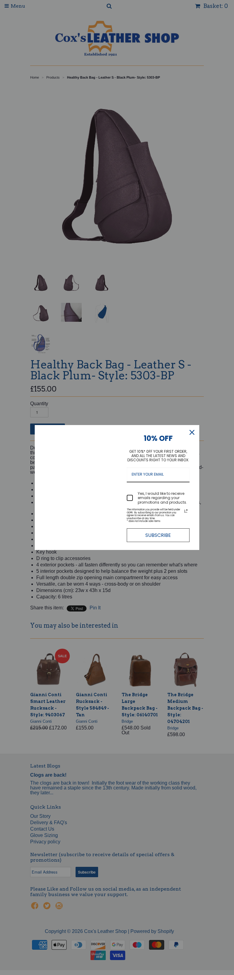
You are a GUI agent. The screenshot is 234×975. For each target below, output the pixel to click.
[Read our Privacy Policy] (186, 511)
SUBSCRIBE (158, 535)
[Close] (192, 432)
